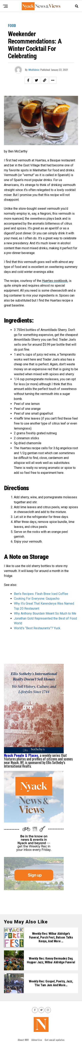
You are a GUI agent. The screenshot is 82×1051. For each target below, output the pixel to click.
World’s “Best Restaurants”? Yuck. (37, 628)
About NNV (23, 1039)
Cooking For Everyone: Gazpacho (37, 598)
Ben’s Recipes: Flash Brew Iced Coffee (41, 594)
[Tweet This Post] (36, 80)
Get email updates (54, 1039)
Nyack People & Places (21, 755)
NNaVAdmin (33, 69)
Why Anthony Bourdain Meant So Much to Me (45, 613)
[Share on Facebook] (28, 80)
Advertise (36, 1039)
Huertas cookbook (54, 281)
